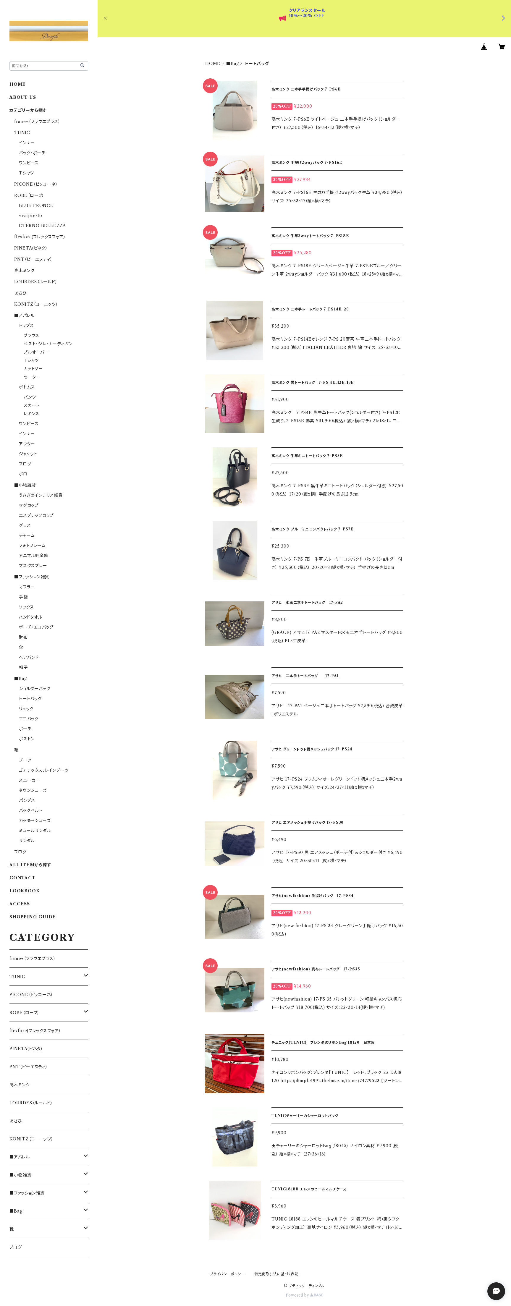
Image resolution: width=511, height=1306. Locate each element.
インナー (27, 142)
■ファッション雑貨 (31, 577)
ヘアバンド (29, 657)
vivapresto (30, 215)
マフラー (27, 587)
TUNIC (22, 132)
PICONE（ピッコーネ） (36, 184)
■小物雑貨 (25, 485)
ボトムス (27, 387)
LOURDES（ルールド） (35, 281)
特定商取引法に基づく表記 (276, 1274)
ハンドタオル (30, 617)
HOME (212, 63)
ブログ (25, 464)
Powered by (298, 1295)
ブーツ (25, 760)
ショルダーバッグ (34, 688)
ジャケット (28, 454)
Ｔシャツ (31, 360)
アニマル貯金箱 (33, 555)
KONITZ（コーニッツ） (36, 304)
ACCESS (19, 904)
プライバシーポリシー (227, 1274)
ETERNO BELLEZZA (42, 225)
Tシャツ (26, 173)
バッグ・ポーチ (32, 153)
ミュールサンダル (35, 830)
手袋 (23, 597)
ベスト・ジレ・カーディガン (48, 344)
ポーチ (25, 729)
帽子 (23, 667)
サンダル (27, 840)
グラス (25, 525)
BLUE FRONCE (36, 205)
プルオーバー (36, 352)
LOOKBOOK (24, 891)
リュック (26, 708)
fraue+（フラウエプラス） (37, 121)
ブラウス (31, 335)
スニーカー (29, 780)
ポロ (23, 474)
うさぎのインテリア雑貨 (41, 495)
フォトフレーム (32, 545)
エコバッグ (29, 718)
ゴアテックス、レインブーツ (43, 770)
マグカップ (29, 505)
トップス (26, 325)
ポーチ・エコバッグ (36, 627)
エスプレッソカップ (36, 515)
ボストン (27, 739)
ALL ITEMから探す (30, 865)
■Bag (232, 63)
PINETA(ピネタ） (31, 248)
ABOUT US (22, 97)
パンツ (30, 397)
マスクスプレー (33, 565)
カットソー (33, 368)
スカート (32, 405)
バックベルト (31, 810)
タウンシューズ (33, 790)
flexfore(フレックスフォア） (40, 236)
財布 (23, 637)
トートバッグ (30, 698)
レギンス (31, 413)
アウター (27, 443)
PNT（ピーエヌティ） (33, 259)
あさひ (20, 293)
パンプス (27, 800)
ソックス (26, 607)
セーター (32, 377)
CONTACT (22, 878)
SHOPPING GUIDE (32, 917)
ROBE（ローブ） (29, 195)
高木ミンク (24, 270)
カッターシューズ (35, 820)
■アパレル (24, 315)
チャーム (27, 535)
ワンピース (29, 163)
